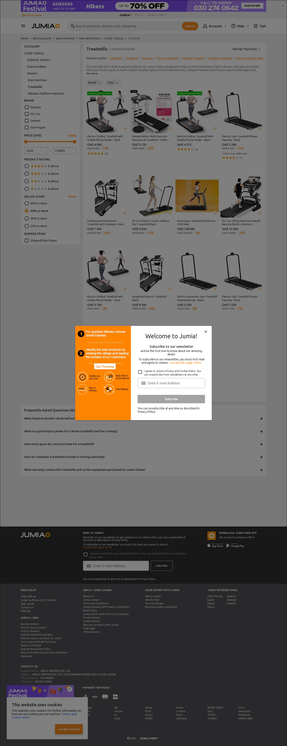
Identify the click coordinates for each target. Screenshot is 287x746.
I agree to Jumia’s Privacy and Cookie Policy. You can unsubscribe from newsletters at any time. (172, 373)
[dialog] (143, 373)
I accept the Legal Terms (185, 362)
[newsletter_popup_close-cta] (206, 332)
